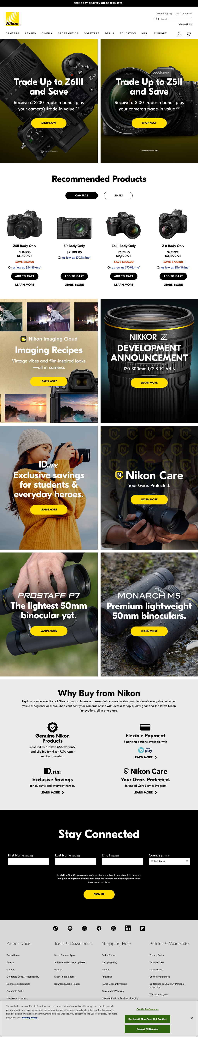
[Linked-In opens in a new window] (128, 928)
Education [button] (128, 33)
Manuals (58, 969)
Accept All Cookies (147, 1029)
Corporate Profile (15, 991)
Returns (106, 969)
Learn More (48, 381)
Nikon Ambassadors (17, 998)
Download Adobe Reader (67, 984)
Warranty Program (158, 994)
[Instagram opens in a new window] (84, 928)
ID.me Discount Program (114, 984)
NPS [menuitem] (144, 33)
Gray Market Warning (113, 991)
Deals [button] (109, 33)
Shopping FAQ (109, 962)
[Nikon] (13, 16)
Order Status (108, 955)
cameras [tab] (81, 195)
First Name (20, 855)
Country (159, 855)
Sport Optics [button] (68, 33)
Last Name (67, 855)
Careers (11, 969)
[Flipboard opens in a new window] (142, 928)
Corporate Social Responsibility (23, 976)
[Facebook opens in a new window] (99, 928)
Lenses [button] (30, 33)
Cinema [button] (47, 33)
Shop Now (48, 123)
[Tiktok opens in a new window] (55, 928)
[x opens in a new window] (113, 928)
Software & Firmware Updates (69, 962)
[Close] (192, 1018)
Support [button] (160, 33)
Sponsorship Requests (18, 984)
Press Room (13, 955)
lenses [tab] (118, 195)
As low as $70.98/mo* (76, 258)
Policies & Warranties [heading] (169, 944)
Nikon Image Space (64, 976)
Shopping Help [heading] (116, 944)
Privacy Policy (156, 955)
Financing (107, 976)
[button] (15, 3)
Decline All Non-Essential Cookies (147, 1019)
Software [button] (91, 33)
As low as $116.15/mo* (175, 267)
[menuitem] (15, 32)
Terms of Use (156, 969)
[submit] (157, 19)
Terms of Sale (156, 962)
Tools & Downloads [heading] (73, 944)
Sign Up (104, 894)
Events (10, 962)
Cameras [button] (12, 33)
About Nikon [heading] (19, 944)
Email (110, 855)
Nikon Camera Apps (64, 955)
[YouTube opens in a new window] (70, 928)
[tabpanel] (99, 247)
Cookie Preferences (159, 976)
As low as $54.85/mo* (27, 267)
